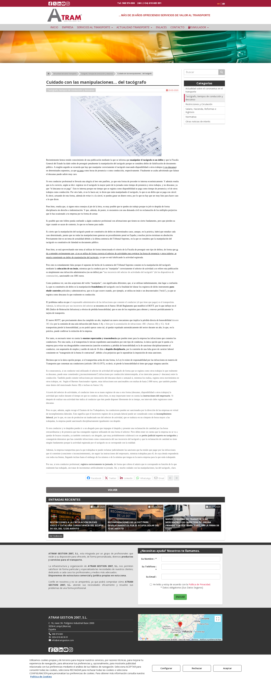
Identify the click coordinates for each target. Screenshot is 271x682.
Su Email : (151, 576)
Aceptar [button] (227, 668)
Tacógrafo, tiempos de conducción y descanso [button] (71, 90)
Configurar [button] (166, 668)
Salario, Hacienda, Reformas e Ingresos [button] (201, 110)
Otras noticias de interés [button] (198, 121)
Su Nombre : (149, 558)
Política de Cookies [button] (41, 676)
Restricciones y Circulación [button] (199, 104)
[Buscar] (221, 72)
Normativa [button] (191, 116)
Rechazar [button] (197, 668)
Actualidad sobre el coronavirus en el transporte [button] (204, 90)
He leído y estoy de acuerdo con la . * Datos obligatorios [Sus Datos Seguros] (182, 586)
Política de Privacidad (199, 584)
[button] (50, 4)
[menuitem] (220, 3)
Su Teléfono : (149, 568)
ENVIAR (180, 597)
